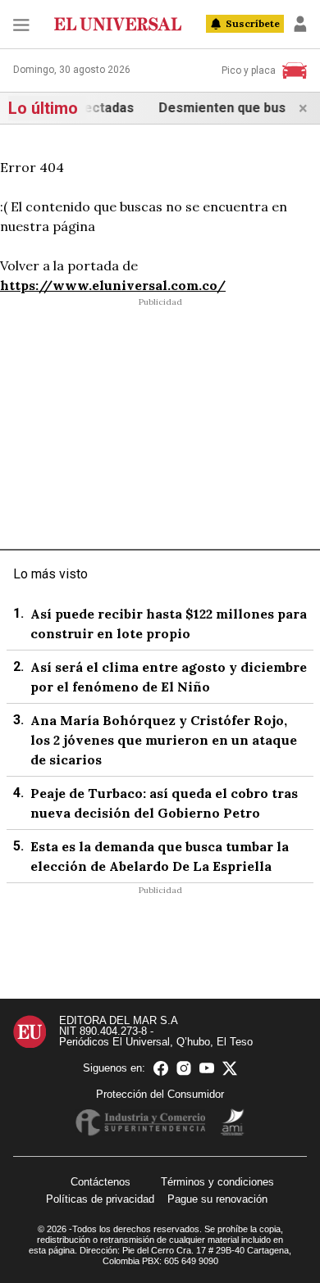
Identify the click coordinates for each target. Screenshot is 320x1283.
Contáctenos (100, 1181)
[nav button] (21, 24)
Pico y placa (249, 70)
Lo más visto (50, 574)
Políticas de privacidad (100, 1199)
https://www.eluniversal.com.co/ (113, 285)
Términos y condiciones (217, 1181)
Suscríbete (253, 23)
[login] (300, 24)
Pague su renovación (217, 1199)
